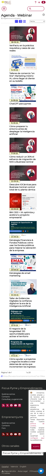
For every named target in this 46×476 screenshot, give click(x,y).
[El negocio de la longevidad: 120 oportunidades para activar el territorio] (23, 326)
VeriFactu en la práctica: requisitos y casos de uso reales (22, 48)
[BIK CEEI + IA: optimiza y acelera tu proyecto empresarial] (23, 210)
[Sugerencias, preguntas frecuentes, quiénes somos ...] (35, 2)
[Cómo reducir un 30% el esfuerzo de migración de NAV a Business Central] (23, 152)
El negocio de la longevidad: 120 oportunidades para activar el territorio (19, 332)
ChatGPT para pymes (20, 103)
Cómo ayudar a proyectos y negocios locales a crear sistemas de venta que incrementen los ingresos (22, 363)
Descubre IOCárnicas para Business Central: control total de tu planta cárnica (22, 187)
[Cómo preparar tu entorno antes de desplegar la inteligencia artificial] (23, 122)
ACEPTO (36, 446)
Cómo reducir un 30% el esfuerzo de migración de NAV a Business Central (22, 159)
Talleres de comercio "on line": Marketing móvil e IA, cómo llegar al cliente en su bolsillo (22, 77)
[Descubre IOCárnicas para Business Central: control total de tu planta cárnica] (23, 180)
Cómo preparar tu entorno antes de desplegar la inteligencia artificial (22, 130)
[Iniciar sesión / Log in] (43, 2)
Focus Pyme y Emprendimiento (22, 388)
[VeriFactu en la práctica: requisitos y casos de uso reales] (23, 41)
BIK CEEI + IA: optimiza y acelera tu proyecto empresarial (21, 215)
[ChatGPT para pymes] (23, 101)
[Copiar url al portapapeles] (2, 376)
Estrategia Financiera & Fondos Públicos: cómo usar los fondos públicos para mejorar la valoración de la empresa (22, 245)
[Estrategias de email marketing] (23, 270)
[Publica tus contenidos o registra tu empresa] (39, 2)
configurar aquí (37, 438)
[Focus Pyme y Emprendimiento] (6, 2)
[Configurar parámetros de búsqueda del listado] (43, 14)
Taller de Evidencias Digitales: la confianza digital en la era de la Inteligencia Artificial (20, 302)
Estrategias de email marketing (19, 274)
